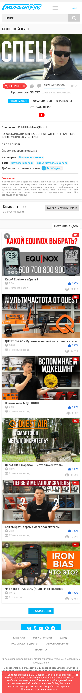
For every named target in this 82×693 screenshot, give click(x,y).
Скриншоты (64, 101)
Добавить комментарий (62, 208)
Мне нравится (32, 86)
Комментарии (14, 207)
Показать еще (41, 611)
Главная (19, 637)
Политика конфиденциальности (39, 689)
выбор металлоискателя (52, 163)
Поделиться (43, 106)
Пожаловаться (42, 101)
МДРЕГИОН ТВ (15, 86)
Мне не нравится (39, 86)
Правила (41, 649)
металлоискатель (22, 163)
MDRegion (54, 168)
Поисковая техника (31, 157)
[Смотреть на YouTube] (42, 115)
